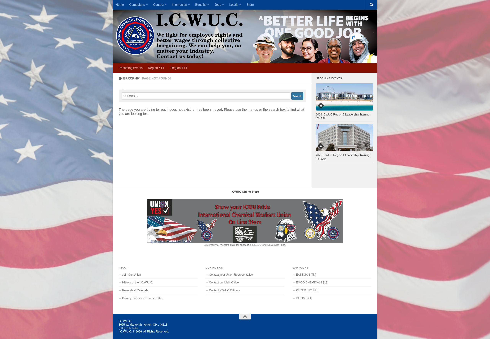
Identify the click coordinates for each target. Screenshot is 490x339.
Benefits (200, 4)
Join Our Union (131, 274)
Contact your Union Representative (231, 274)
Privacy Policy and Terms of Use (142, 298)
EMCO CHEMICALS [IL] (311, 282)
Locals (233, 4)
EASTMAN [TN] (306, 274)
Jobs (218, 4)
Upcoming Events (130, 68)
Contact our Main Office (224, 282)
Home (120, 4)
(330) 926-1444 (128, 328)
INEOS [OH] (304, 298)
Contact (158, 4)
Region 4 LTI (179, 68)
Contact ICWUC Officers (224, 290)
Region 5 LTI (156, 68)
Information (179, 4)
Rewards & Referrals (135, 290)
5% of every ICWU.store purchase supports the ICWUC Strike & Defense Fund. (245, 245)
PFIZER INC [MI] (306, 290)
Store (250, 4)
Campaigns (137, 4)
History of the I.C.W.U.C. (137, 282)
